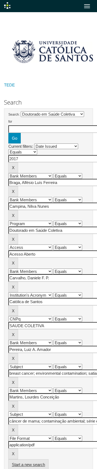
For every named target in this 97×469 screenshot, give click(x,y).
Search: (14, 114)
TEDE (9, 85)
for (10, 121)
